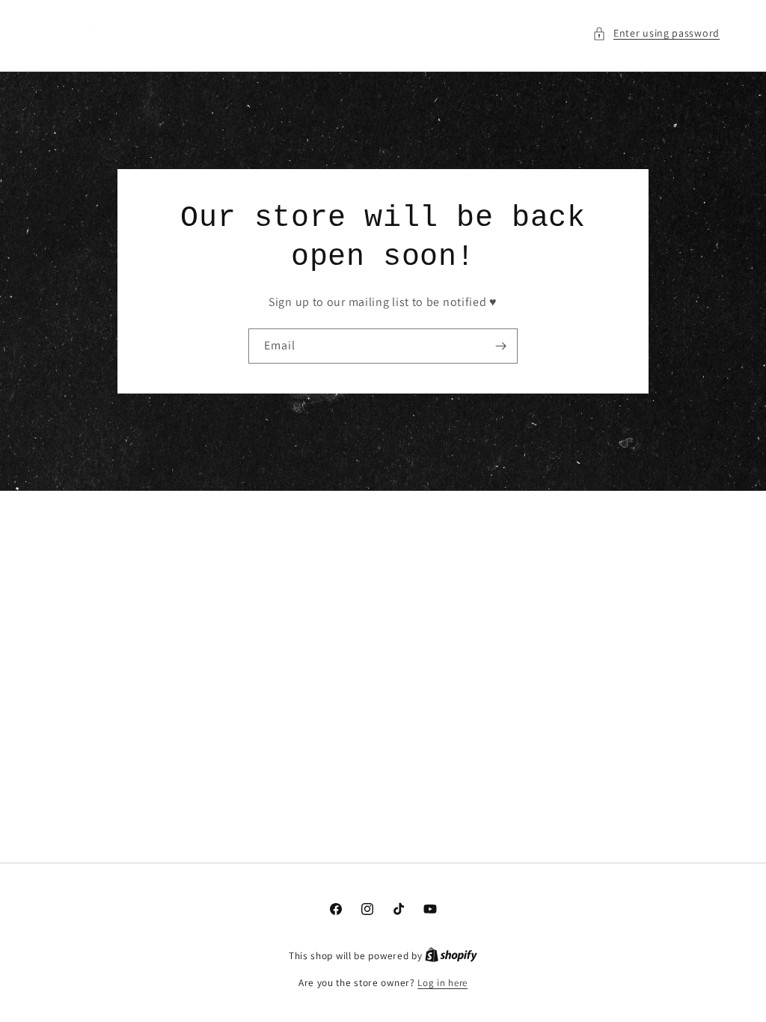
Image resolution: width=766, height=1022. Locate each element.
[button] (656, 33)
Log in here (442, 982)
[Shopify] (451, 955)
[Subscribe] (500, 346)
